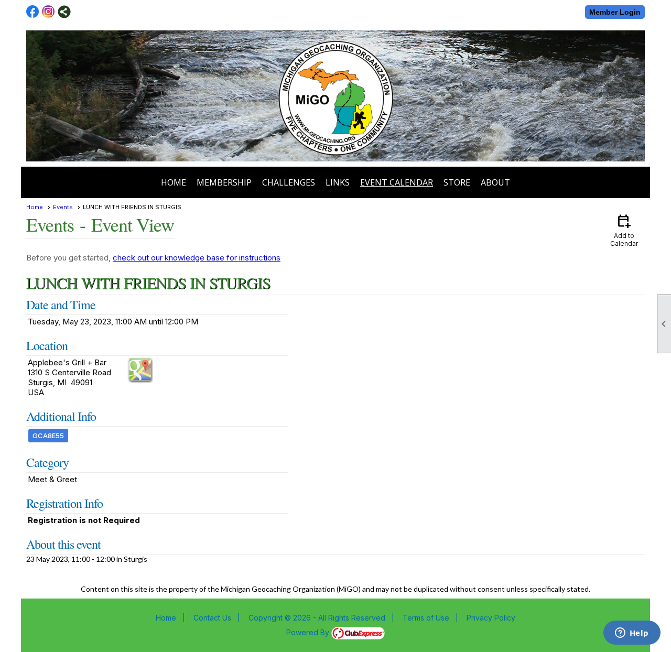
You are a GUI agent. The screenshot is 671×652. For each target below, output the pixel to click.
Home (173, 182)
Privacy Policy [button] (491, 617)
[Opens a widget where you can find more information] (632, 634)
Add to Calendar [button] (624, 229)
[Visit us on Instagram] (48, 11)
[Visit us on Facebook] (32, 11)
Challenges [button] (288, 182)
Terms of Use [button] (426, 617)
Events (63, 207)
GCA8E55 (48, 435)
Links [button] (338, 182)
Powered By (308, 632)
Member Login (615, 12)
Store (456, 182)
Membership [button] (224, 182)
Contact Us (212, 617)
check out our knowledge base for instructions (196, 258)
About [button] (495, 182)
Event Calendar (396, 182)
